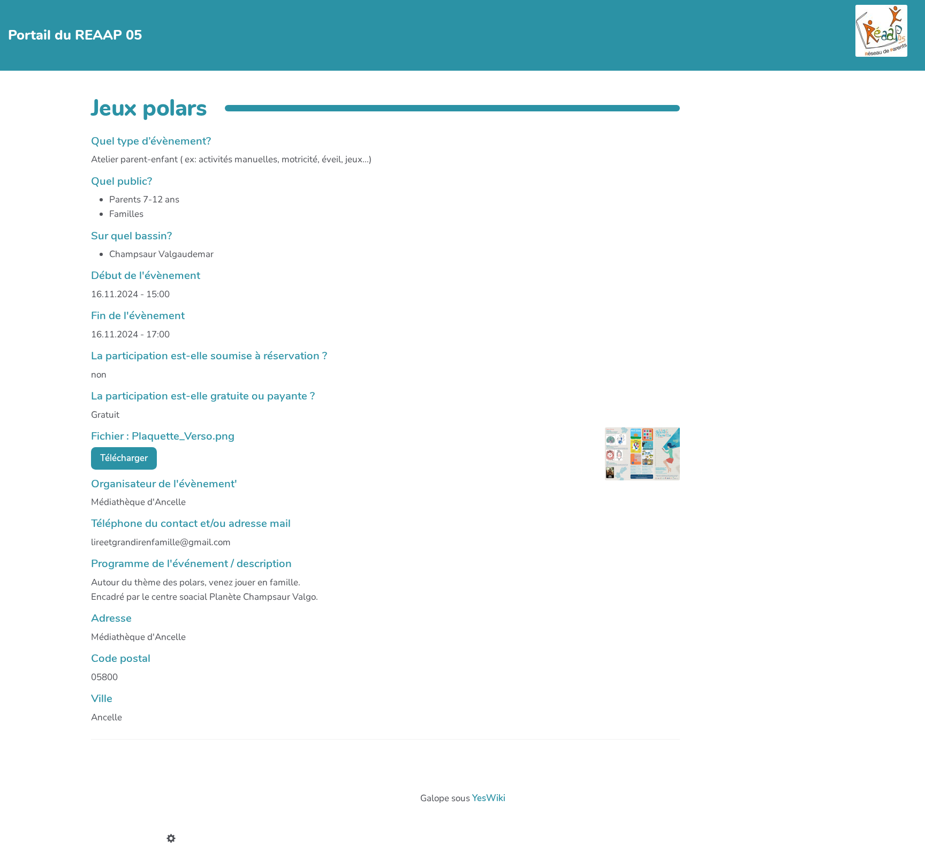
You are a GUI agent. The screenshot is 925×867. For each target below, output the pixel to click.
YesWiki (488, 798)
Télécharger (124, 458)
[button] (173, 839)
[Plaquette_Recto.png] (637, 459)
